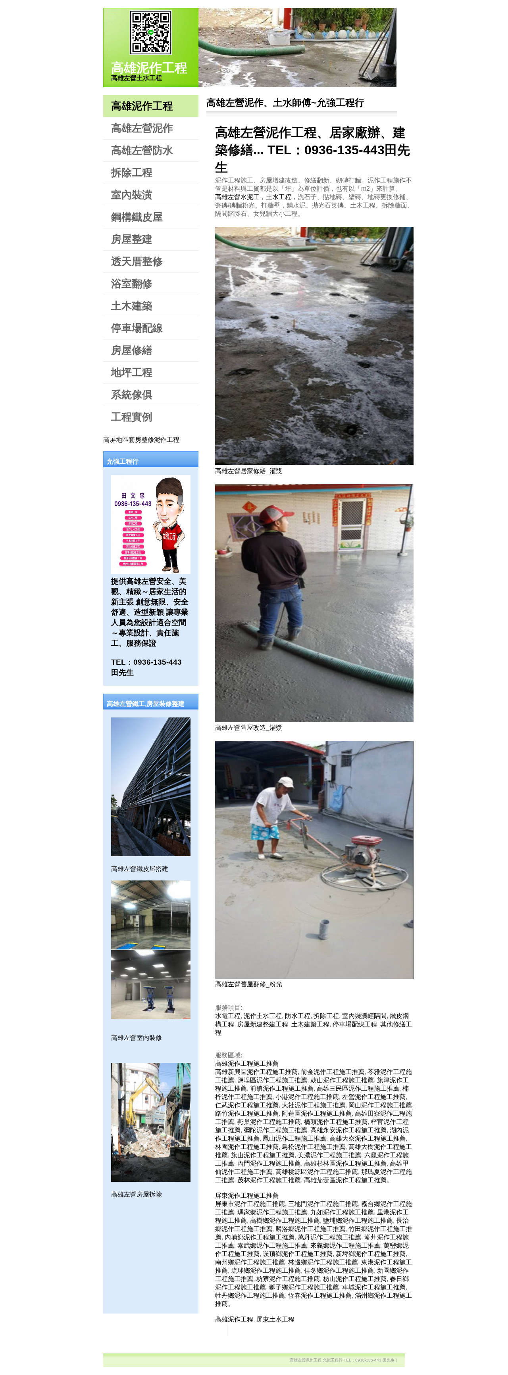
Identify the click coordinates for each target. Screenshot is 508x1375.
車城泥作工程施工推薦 (374, 1287)
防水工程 (297, 1016)
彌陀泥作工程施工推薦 (275, 1130)
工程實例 (131, 417)
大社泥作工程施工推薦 (313, 1105)
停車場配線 (137, 328)
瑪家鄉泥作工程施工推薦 (272, 1212)
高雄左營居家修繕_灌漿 (248, 471)
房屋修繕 (131, 350)
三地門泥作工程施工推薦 (323, 1203)
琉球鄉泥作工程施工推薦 (266, 1270)
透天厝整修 (137, 261)
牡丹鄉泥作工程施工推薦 (250, 1295)
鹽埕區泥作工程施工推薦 (272, 1080)
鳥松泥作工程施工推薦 (313, 1146)
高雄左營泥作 (142, 128)
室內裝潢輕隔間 (364, 1016)
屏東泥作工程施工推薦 (247, 1195)
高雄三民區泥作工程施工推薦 (358, 1088)
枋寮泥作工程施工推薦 (288, 1278)
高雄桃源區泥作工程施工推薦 (316, 1171)
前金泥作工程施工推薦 (332, 1071)
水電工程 (228, 1016)
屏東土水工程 (275, 1319)
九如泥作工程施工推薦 (342, 1212)
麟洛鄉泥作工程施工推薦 (310, 1228)
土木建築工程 (310, 1024)
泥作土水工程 (263, 1016)
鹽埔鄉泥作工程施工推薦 (358, 1220)
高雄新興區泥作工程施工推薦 (256, 1071)
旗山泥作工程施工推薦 (262, 1155)
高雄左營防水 (142, 150)
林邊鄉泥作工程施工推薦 (323, 1262)
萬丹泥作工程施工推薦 (329, 1237)
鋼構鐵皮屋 (137, 217)
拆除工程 (131, 172)
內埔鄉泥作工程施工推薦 (259, 1237)
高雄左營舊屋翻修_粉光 (248, 984)
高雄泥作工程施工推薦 (247, 1063)
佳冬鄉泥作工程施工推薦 (339, 1270)
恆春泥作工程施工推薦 (320, 1295)
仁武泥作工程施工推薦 (247, 1105)
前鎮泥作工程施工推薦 (282, 1088)
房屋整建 (131, 239)
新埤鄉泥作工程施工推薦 (371, 1253)
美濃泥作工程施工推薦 (329, 1155)
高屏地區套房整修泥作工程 (141, 439)
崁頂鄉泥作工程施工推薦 (298, 1253)
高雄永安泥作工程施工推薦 (348, 1130)
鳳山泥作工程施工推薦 (294, 1138)
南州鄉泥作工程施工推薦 (250, 1262)
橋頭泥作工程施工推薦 (336, 1121)
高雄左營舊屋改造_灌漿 (248, 727)
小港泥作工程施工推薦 (307, 1096)
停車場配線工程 (355, 1024)
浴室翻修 (131, 284)
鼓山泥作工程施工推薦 (342, 1080)
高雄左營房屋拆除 (136, 1194)
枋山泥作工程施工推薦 (355, 1278)
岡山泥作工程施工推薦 (380, 1105)
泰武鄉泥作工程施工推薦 (272, 1245)
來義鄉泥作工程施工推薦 (345, 1245)
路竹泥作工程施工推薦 (247, 1113)
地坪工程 (131, 372)
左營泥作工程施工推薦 (374, 1096)
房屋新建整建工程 (262, 1024)
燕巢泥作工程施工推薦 (269, 1121)
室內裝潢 (131, 195)
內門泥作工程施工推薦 (269, 1163)
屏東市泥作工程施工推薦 (250, 1203)
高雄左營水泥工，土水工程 (253, 197)
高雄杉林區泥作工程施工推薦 (345, 1163)
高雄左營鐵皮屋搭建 (139, 868)
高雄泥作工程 (149, 68)
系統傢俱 (131, 395)
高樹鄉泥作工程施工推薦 (285, 1220)
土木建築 (131, 306)
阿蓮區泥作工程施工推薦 (317, 1113)
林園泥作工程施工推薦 (247, 1146)
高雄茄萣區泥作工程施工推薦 (345, 1180)
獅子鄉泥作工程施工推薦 (304, 1287)
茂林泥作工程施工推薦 (269, 1180)
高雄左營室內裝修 (136, 1037)
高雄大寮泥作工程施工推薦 (367, 1138)
